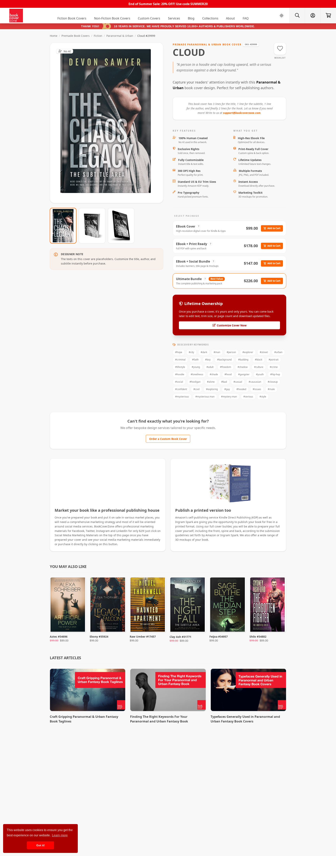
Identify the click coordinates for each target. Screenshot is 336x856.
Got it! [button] (40, 845)
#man (217, 352)
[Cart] (328, 15)
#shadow (243, 367)
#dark (204, 352)
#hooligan (195, 381)
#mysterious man (204, 396)
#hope (178, 352)
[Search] (297, 15)
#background (224, 359)
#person (231, 352)
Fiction (98, 36)
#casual (238, 381)
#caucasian (255, 381)
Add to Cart (273, 228)
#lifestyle (180, 367)
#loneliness (197, 374)
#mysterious (182, 396)
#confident (181, 389)
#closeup (273, 381)
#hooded (241, 389)
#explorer (247, 352)
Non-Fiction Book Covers (112, 18)
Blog (191, 18)
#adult (210, 367)
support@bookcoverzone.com (242, 113)
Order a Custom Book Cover (168, 439)
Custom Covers (149, 18)
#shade (214, 374)
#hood (228, 374)
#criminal (180, 359)
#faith (195, 359)
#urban (278, 352)
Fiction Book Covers (71, 18)
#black (258, 359)
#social (179, 381)
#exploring (212, 389)
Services (174, 18)
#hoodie (179, 374)
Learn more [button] (60, 835)
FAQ (246, 18)
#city (191, 352)
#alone (211, 381)
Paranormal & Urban (119, 36)
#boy (208, 359)
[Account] (312, 15)
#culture (258, 367)
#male (271, 389)
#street (264, 352)
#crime (274, 367)
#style (263, 396)
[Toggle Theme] (281, 15)
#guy (227, 389)
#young (196, 367)
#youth (260, 374)
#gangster (243, 374)
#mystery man (229, 396)
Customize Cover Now (232, 325)
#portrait (273, 359)
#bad (224, 381)
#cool (196, 389)
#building (243, 359)
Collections (210, 18)
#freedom (225, 367)
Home (53, 36)
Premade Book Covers (75, 36)
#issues (257, 389)
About (230, 18)
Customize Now (109, 122)
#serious (248, 396)
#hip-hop (275, 374)
